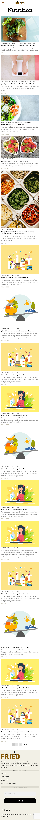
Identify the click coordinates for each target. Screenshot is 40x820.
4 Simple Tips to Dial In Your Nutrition (14, 161)
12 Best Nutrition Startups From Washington (17, 550)
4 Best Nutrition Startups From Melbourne (16, 469)
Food (2, 43)
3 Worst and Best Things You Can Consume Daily (18, 45)
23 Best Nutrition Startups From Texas (14, 277)
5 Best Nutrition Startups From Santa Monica (17, 732)
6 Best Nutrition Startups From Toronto (15, 594)
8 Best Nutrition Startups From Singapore (16, 647)
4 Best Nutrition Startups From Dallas (14, 375)
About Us (4, 773)
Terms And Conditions (8, 783)
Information (22, 43)
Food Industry (6, 275)
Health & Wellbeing (10, 43)
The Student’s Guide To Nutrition (13, 124)
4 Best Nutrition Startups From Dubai (14, 415)
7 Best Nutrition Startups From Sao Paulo (15, 688)
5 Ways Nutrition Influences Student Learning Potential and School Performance (17, 233)
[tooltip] (2, 810)
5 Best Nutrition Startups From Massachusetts (17, 331)
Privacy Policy (5, 777)
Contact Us (4, 780)
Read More (5, 53)
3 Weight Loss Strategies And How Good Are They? (19, 84)
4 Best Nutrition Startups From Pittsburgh (16, 509)
